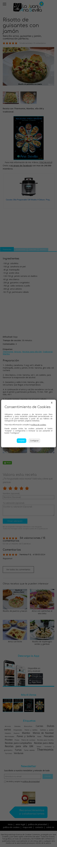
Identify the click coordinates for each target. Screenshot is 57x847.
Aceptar (21, 440)
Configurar (34, 440)
